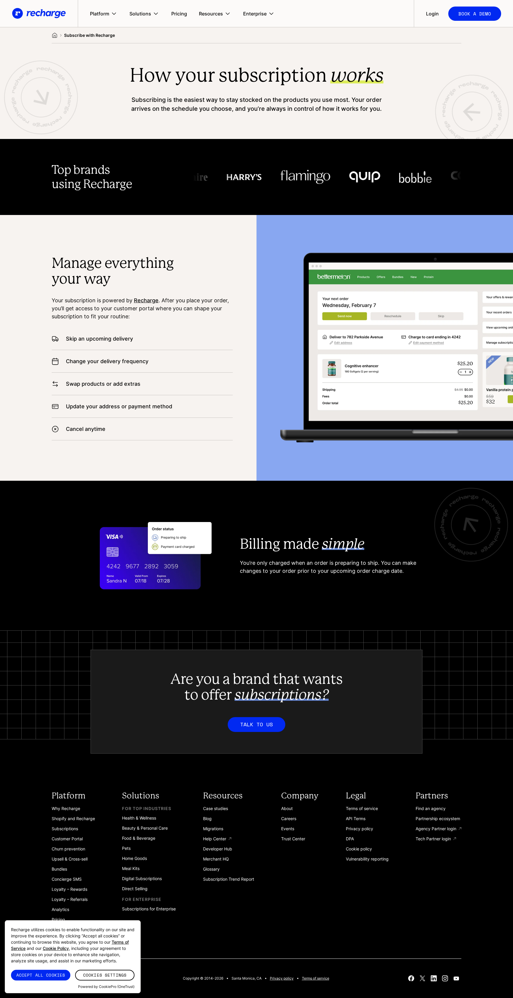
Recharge (146, 300)
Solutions (140, 13)
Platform (99, 13)
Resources (211, 13)
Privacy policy (282, 978)
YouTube (456, 978)
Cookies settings (104, 975)
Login (432, 13)
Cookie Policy (56, 948)
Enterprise (255, 13)
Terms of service (315, 978)
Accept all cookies (40, 975)
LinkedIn (434, 978)
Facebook (411, 978)
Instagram (445, 978)
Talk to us (256, 724)
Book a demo (474, 13)
